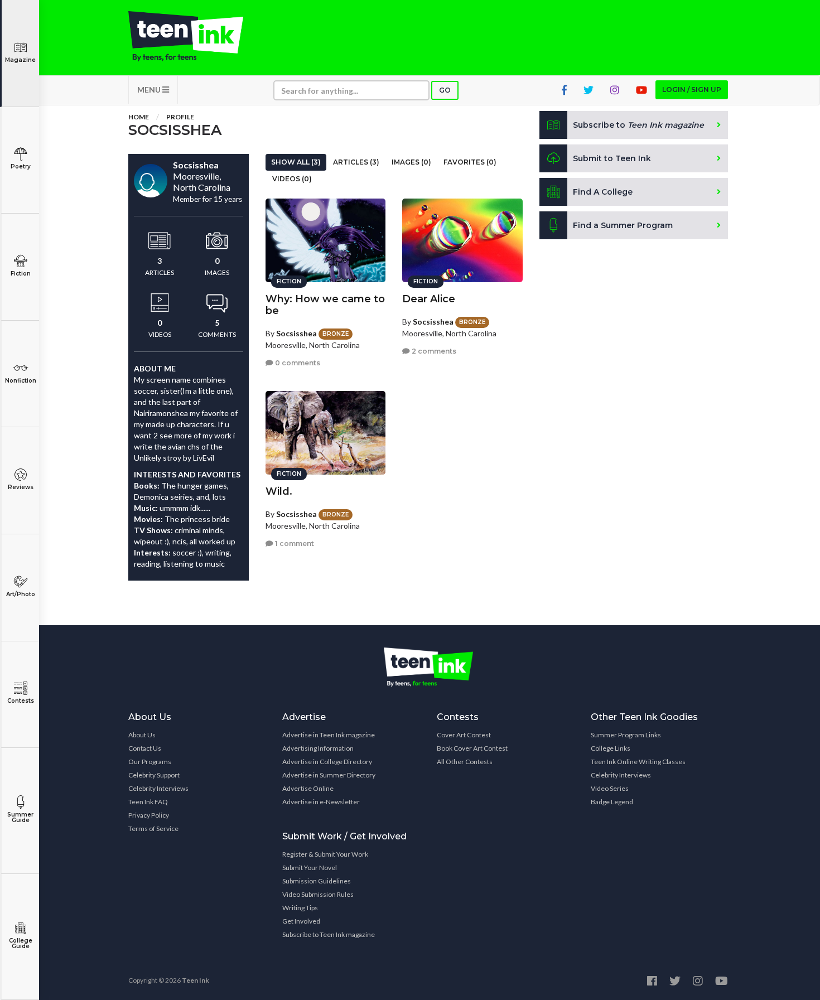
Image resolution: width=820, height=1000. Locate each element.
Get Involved (301, 921)
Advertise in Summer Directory (328, 775)
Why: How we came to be (325, 305)
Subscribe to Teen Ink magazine (328, 934)
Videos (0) (292, 179)
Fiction (21, 273)
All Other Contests (465, 761)
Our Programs (149, 761)
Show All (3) (296, 162)
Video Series (610, 788)
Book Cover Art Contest (472, 748)
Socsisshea (296, 333)
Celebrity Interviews (158, 788)
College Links (610, 748)
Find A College (603, 192)
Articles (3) (356, 162)
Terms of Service (153, 828)
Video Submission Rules (318, 894)
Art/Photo (20, 594)
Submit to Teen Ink (612, 158)
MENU (149, 89)
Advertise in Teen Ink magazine (328, 735)
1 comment (293, 543)
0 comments (296, 363)
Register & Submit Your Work (325, 854)
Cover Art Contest (464, 735)
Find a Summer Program (623, 225)
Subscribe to (638, 125)
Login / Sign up (691, 89)
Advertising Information (318, 748)
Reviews (20, 487)
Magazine (20, 60)
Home (138, 117)
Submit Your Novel (309, 867)
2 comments (433, 351)
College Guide (20, 943)
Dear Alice (428, 299)
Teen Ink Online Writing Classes (638, 761)
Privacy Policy (148, 815)
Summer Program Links (626, 735)
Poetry (21, 166)
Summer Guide (20, 817)
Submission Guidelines (316, 881)
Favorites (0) (469, 162)
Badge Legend (612, 802)
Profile (180, 117)
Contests (20, 700)
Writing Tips (300, 908)
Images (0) (411, 162)
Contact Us (144, 748)
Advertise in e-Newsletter (321, 802)
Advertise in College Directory (327, 761)
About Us (142, 735)
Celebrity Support (154, 775)
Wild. (279, 491)
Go (445, 90)
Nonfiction (20, 380)
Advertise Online (308, 788)
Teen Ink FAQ (148, 802)
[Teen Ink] (197, 36)
